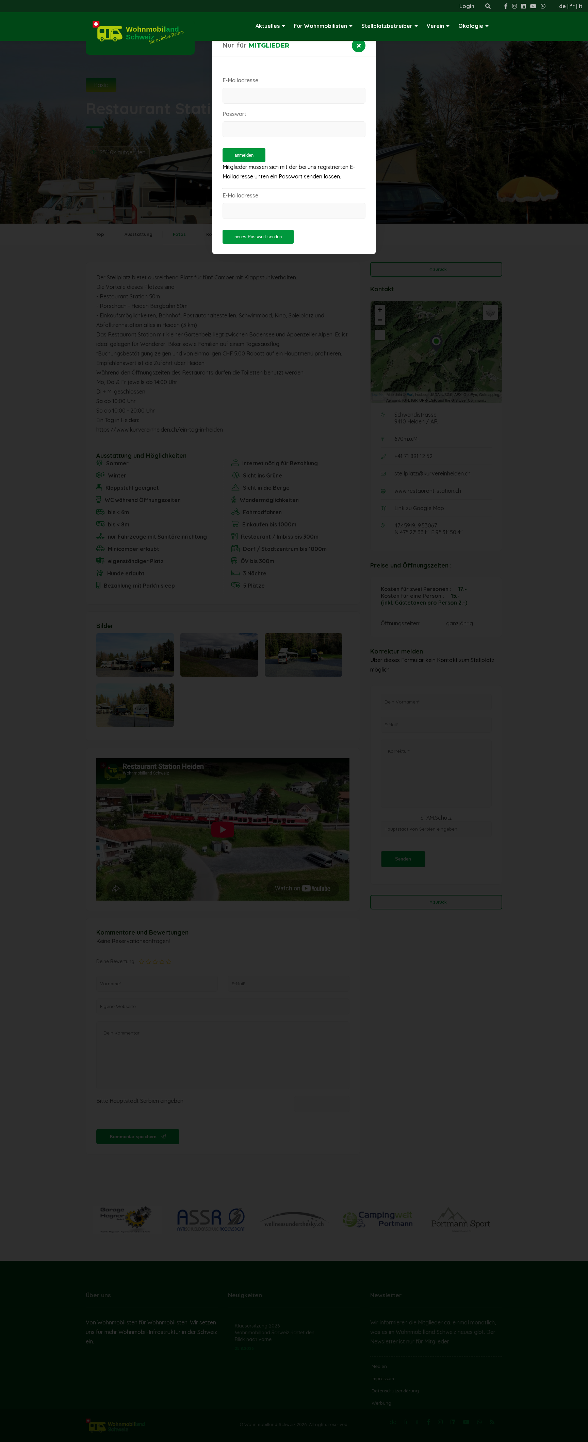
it (581, 6)
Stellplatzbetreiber (386, 25)
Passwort (234, 113)
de (562, 6)
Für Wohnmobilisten (320, 25)
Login (466, 6)
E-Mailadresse (240, 80)
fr (572, 6)
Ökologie (470, 25)
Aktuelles (268, 25)
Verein (435, 25)
